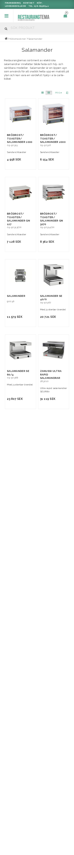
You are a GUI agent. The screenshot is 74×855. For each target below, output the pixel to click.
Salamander (35, 39)
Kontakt (29, 3)
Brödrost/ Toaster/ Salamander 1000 (19, 138)
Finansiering (13, 3)
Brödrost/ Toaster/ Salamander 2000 (53, 138)
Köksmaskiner (18, 39)
